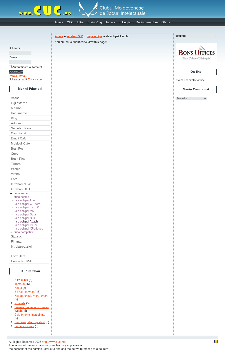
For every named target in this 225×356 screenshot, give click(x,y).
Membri (16, 108)
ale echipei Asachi (26, 221)
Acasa (59, 22)
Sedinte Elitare (21, 128)
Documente (19, 113)
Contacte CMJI (21, 261)
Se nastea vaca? (25, 291)
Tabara (110, 22)
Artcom (16, 123)
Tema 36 (20, 284)
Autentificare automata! (27, 67)
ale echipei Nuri (25, 218)
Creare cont (35, 79)
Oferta (165, 22)
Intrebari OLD (20, 189)
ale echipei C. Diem (27, 204)
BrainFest (17, 148)
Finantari (17, 241)
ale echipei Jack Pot (28, 207)
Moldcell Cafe (20, 143)
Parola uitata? (17, 76)
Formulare (18, 256)
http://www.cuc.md (53, 341)
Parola (13, 57)
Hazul (18, 287)
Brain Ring (94, 22)
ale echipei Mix (24, 211)
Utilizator (14, 48)
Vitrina (15, 174)
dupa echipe (21, 196)
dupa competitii (23, 232)
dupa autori (21, 193)
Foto (14, 179)
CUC (70, 22)
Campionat (18, 133)
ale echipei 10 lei (26, 225)
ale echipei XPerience (29, 228)
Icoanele (20, 303)
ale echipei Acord (26, 200)
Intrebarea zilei (21, 246)
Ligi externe (19, 103)
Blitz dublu (21, 280)
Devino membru (147, 22)
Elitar (80, 22)
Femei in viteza (24, 326)
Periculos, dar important (30, 322)
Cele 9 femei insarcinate (30, 314)
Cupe (14, 153)
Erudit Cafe (19, 138)
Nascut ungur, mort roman (31, 295)
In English (125, 22)
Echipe (15, 169)
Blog (14, 118)
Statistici (16, 236)
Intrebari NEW (21, 184)
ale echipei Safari (26, 214)
